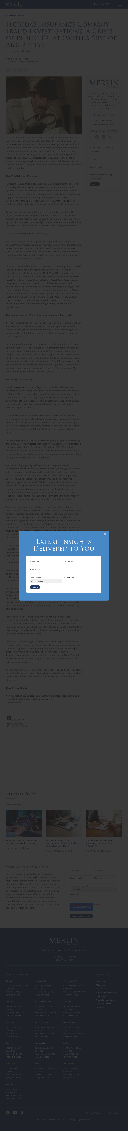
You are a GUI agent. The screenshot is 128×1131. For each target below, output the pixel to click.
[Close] (105, 534)
